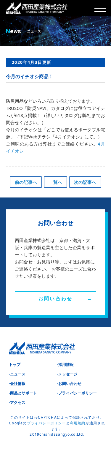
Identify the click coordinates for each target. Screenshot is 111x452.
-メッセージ (67, 374)
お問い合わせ (55, 298)
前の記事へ (26, 182)
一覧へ (55, 182)
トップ (14, 364)
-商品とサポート (23, 393)
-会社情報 (17, 383)
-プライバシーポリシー (77, 393)
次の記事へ (85, 182)
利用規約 (78, 423)
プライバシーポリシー (46, 423)
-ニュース (17, 374)
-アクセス (17, 402)
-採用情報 (65, 364)
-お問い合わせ (69, 383)
